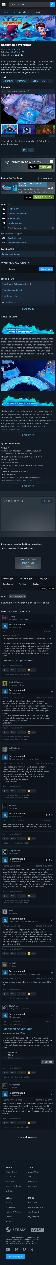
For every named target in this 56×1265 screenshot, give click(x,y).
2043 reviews (14, 854)
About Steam (11, 1172)
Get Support (33, 1212)
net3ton (12, 805)
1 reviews (12, 751)
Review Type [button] (8, 578)
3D (43, 81)
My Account (33, 1217)
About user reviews (9, 548)
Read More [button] (47, 1062)
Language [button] (43, 578)
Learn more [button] (46, 269)
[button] (6, 12)
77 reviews (25, 1009)
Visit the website (10, 296)
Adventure (8, 81)
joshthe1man (14, 748)
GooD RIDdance (16, 682)
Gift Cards (10, 1191)
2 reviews (23, 685)
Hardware (32, 1181)
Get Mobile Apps (15, 1256)
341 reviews (13, 913)
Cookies (9, 1217)
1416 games (13, 1009)
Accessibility (11, 1207)
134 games (13, 685)
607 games (13, 619)
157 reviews (13, 1088)
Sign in (4, 141)
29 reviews (13, 808)
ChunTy (12, 616)
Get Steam (32, 1202)
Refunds (9, 1221)
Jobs (30, 1177)
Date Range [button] (8, 584)
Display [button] (36, 584)
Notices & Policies (13, 1212)
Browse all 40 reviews (28, 1137)
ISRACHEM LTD (17, 49)
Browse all (47, 178)
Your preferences (26, 548)
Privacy (9, 1202)
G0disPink (13, 1006)
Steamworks (11, 1181)
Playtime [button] (22, 584)
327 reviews (24, 619)
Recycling (32, 1186)
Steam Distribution (14, 1186)
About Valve (33, 1172)
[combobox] (29, 4)
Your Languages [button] (16, 596)
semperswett (14, 851)
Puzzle (35, 81)
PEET (11, 910)
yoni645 (12, 963)
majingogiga (14, 1085)
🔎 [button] (51, 324)
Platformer (22, 81)
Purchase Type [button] (26, 578)
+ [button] (50, 81)
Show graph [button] (46, 588)
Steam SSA (10, 1177)
